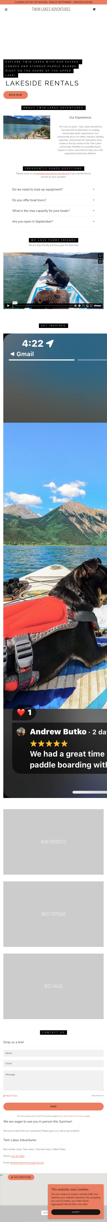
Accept (76, 1212)
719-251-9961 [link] (18, 1156)
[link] (51, 10)
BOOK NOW (15, 95)
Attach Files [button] (11, 1095)
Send (53, 1106)
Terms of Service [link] (78, 1116)
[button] (6, 9)
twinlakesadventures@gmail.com (53, 173)
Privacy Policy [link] (63, 1116)
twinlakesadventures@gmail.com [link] (27, 1162)
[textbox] (53, 1053)
